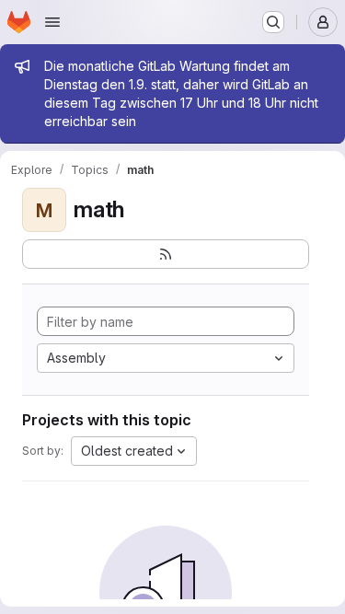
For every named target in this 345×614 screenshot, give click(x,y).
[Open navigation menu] (52, 22)
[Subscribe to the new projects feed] (165, 254)
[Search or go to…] (273, 22)
